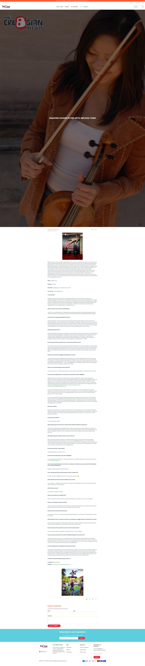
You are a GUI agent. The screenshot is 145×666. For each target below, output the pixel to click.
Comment (50, 615)
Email (74, 610)
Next (96, 229)
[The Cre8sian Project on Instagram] (44, 651)
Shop (61, 6)
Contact (85, 6)
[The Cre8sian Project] (6, 7)
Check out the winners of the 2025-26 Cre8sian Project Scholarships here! (72, 0)
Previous (92, 229)
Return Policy (83, 652)
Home (57, 6)
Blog (81, 6)
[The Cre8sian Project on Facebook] (42, 651)
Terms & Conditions (84, 647)
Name (49, 610)
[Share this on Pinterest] (93, 599)
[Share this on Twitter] (87, 599)
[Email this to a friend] (96, 599)
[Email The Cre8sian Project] (46, 651)
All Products (69, 647)
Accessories (74, 6)
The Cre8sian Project (47, 661)
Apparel (67, 6)
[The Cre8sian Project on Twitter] (40, 651)
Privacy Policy (83, 649)
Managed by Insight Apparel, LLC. (59, 661)
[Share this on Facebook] (90, 599)
